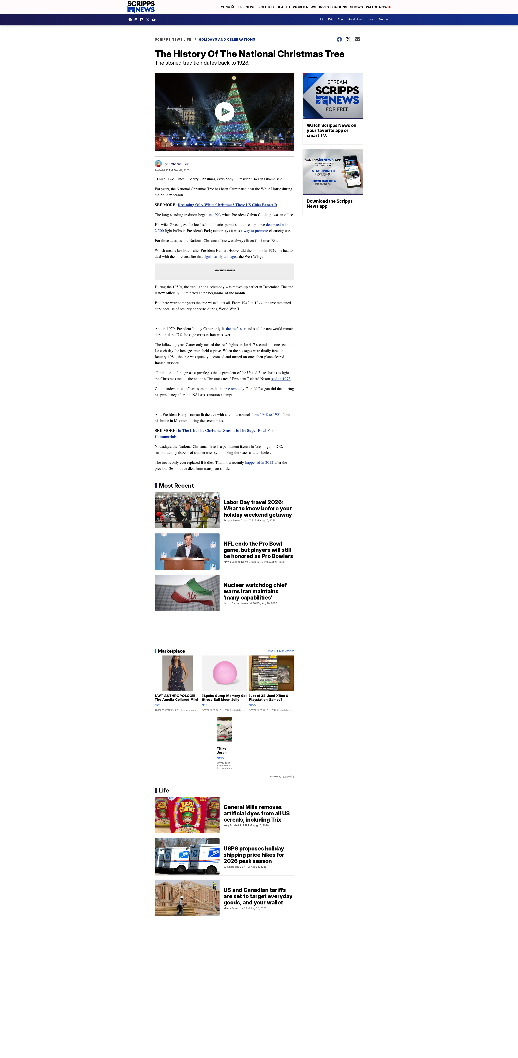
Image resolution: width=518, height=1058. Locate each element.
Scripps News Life (173, 39)
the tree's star (235, 328)
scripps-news (142, 19)
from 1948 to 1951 (266, 414)
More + (383, 19)
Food (341, 19)
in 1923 (215, 214)
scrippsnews (131, 19)
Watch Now (377, 7)
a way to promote (254, 230)
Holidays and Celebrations (227, 39)
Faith (331, 19)
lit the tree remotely (229, 388)
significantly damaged (221, 256)
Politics (266, 7)
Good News (355, 19)
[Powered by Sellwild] (288, 776)
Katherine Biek (179, 164)
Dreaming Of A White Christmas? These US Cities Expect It (227, 204)
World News (304, 7)
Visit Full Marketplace (281, 651)
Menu (226, 7)
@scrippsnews (155, 19)
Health (283, 7)
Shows (356, 7)
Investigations (333, 7)
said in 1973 (281, 378)
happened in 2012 (259, 462)
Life (322, 19)
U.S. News (247, 7)
